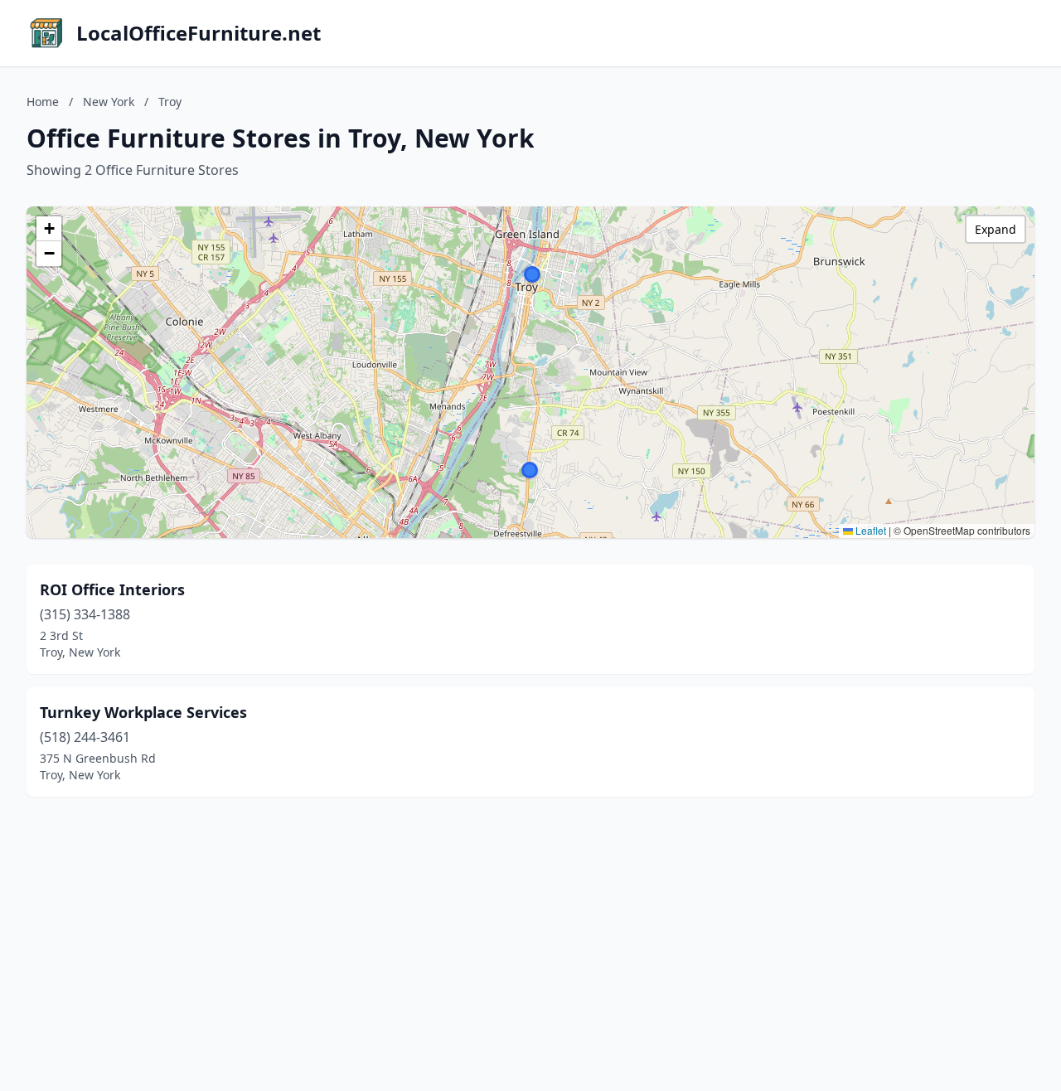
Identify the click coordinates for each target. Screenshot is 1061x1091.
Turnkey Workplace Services (143, 712)
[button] (532, 274)
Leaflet (869, 530)
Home (43, 101)
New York (108, 101)
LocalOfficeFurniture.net (198, 33)
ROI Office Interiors (112, 589)
